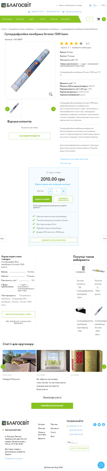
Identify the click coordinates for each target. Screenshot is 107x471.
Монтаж (20, 19)
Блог (53, 436)
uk (102, 5)
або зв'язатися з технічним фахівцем (18, 322)
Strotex (15, 301)
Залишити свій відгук (81, 47)
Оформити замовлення (63, 199)
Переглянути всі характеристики (74, 159)
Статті (43, 19)
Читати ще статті (52, 397)
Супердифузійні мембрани (48, 29)
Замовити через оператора (53, 240)
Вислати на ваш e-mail (19, 314)
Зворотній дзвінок (74, 12)
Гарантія (41, 438)
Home (3, 29)
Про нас (54, 19)
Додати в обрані (55, 172)
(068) (38, 12)
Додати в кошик (42, 199)
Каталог (41, 424)
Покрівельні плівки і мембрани (21, 29)
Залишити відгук (29, 136)
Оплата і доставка (42, 433)
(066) (53, 12)
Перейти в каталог (52, 405)
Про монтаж (65, 163)
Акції (31, 19)
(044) (76, 434)
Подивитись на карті (14, 458)
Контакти (65, 19)
